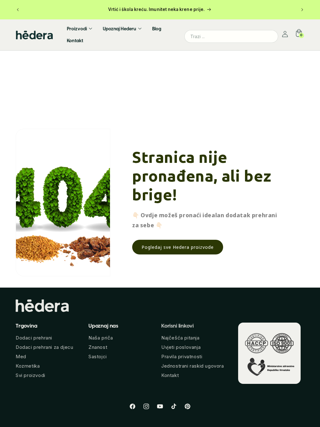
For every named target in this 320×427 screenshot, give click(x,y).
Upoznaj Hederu (119, 29)
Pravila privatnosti (181, 356)
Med (21, 356)
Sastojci (97, 356)
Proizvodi (77, 29)
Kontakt (75, 40)
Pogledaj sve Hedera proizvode (178, 247)
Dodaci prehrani (34, 338)
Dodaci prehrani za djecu (44, 347)
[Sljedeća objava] (302, 10)
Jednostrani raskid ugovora (192, 366)
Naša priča (100, 338)
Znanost (97, 347)
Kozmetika (28, 366)
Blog (156, 29)
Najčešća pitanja (180, 338)
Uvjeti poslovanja (181, 347)
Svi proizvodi (30, 375)
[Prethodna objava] (18, 10)
